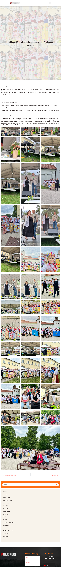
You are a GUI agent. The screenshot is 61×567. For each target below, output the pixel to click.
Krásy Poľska (6, 503)
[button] (50, 3)
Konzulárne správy (7, 500)
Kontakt (27, 564)
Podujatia (5, 508)
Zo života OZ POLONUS (8, 522)
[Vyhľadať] (56, 484)
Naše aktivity (6, 506)
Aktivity (27, 562)
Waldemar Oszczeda (8, 530)
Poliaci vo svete (6, 511)
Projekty (5, 519)
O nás (27, 557)
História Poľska (6, 497)
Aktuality (5, 494)
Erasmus (5, 539)
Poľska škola (6, 517)
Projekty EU (6, 525)
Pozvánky (5, 536)
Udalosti (5, 528)
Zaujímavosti (6, 533)
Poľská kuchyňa (6, 514)
